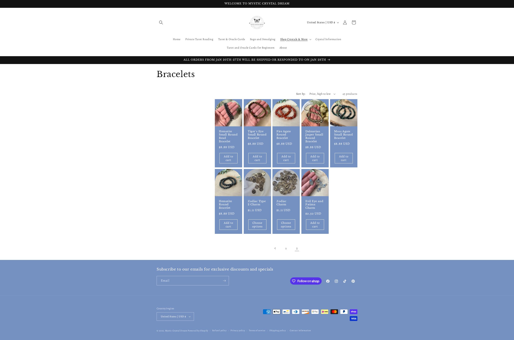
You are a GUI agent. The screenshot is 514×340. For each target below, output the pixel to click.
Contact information (300, 330)
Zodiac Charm (281, 203)
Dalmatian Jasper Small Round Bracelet (314, 136)
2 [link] (297, 248)
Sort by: (300, 94)
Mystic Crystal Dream (176, 330)
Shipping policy (277, 330)
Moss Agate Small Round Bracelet (343, 135)
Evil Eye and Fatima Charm (314, 205)
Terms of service (257, 330)
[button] (161, 22)
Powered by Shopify (198, 330)
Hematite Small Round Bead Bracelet (228, 136)
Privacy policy (237, 330)
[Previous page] (275, 248)
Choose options (257, 224)
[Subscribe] (224, 280)
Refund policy (219, 330)
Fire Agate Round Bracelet (283, 135)
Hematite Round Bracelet (225, 205)
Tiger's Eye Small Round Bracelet (257, 135)
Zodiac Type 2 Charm (257, 203)
